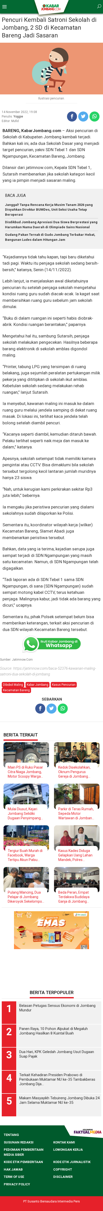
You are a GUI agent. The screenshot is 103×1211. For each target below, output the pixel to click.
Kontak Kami (64, 1199)
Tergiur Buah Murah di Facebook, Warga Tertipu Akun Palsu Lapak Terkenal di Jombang (25, 855)
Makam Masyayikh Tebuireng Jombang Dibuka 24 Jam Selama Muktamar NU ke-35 (59, 1157)
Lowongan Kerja (68, 1206)
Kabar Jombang (37, 684)
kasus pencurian (64, 684)
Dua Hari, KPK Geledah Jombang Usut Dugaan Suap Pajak (56, 1110)
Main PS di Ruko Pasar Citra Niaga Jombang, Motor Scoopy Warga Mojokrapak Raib (25, 772)
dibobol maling (13, 684)
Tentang (11, 1191)
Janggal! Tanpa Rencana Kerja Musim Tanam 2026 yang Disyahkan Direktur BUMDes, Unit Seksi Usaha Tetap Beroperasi (49, 209)
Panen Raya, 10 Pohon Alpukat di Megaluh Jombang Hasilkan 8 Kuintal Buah (53, 1087)
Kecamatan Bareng (16, 690)
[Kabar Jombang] (51, 7)
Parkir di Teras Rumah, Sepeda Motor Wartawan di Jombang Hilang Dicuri (76, 813)
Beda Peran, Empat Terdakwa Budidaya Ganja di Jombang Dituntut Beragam (74, 897)
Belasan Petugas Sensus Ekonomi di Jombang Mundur (57, 1064)
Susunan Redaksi (19, 1199)
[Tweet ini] (83, 116)
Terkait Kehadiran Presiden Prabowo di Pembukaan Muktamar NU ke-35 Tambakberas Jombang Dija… (57, 1136)
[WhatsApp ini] (95, 116)
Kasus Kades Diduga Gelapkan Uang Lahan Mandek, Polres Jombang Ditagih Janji (76, 855)
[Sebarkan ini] (72, 116)
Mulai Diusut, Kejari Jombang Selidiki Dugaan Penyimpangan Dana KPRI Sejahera (26, 813)
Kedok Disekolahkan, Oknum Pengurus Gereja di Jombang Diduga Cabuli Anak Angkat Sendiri (74, 772)
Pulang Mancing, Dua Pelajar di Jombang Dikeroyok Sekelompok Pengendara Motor (26, 897)
